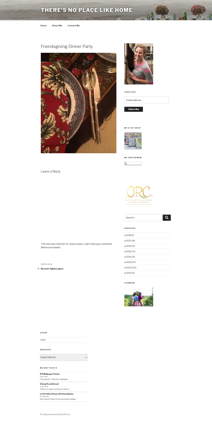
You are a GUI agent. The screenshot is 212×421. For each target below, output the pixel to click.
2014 (130, 257)
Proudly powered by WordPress (55, 414)
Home (44, 25)
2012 (131, 267)
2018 (130, 235)
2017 (130, 240)
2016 (130, 246)
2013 (131, 262)
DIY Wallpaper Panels (50, 374)
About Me (57, 25)
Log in (43, 339)
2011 (130, 273)
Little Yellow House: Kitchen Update (56, 394)
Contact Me (74, 25)
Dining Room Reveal (49, 384)
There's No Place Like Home (87, 10)
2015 (130, 251)
